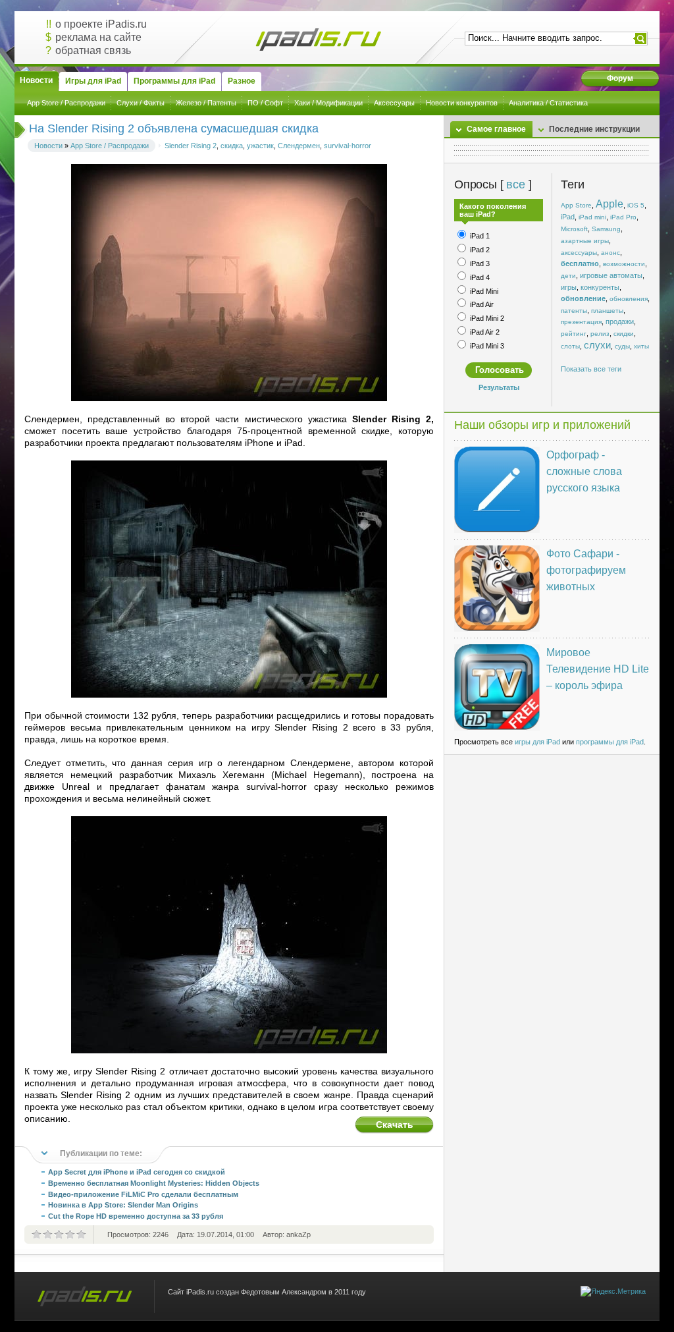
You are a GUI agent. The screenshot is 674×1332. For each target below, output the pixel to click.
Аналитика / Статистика (548, 103)
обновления (628, 298)
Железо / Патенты (206, 103)
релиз (599, 333)
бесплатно (580, 263)
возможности (624, 263)
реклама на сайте (98, 37)
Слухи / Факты (141, 103)
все (515, 184)
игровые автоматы (611, 275)
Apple (609, 203)
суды (622, 346)
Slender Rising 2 (191, 146)
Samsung (606, 229)
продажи (620, 321)
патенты (574, 310)
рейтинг (573, 333)
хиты (641, 346)
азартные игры (585, 240)
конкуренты (600, 287)
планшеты (607, 310)
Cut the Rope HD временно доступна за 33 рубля (135, 1216)
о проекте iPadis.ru (101, 24)
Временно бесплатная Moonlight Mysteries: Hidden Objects (153, 1183)
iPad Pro (623, 217)
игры (569, 287)
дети (568, 275)
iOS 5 (635, 205)
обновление (583, 298)
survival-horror (347, 146)
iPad (568, 217)
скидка (231, 146)
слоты (570, 346)
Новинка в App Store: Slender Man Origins (123, 1205)
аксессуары (579, 252)
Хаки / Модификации (328, 103)
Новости (48, 146)
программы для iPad (610, 742)
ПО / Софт (265, 103)
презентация (581, 321)
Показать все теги (591, 369)
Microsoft (574, 229)
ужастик (260, 146)
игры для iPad (537, 742)
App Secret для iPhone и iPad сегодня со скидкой (136, 1172)
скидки (623, 333)
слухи (597, 345)
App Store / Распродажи (66, 103)
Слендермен (299, 146)
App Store (576, 205)
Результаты (499, 387)
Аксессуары (394, 103)
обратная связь (93, 50)
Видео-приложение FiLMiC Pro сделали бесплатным (143, 1194)
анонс (610, 252)
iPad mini (592, 217)
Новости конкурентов (462, 103)
